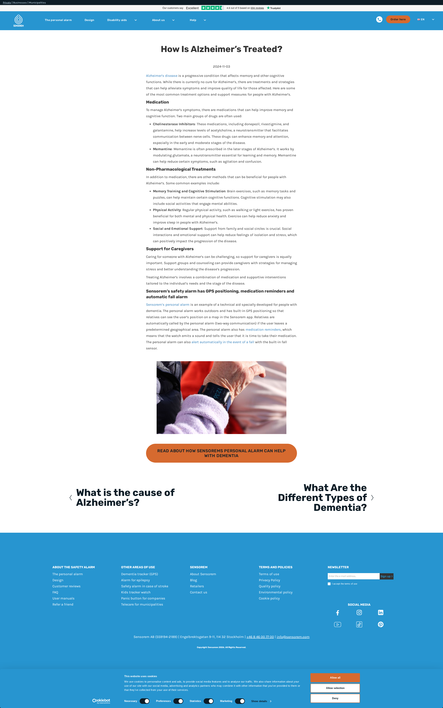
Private (7, 2)
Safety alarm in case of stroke (144, 586)
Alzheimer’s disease (161, 76)
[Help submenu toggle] (204, 20)
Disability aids (117, 20)
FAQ (55, 592)
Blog (193, 580)
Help (193, 20)
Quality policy (269, 586)
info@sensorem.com (293, 637)
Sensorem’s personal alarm (167, 305)
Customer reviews (66, 586)
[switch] (178, 701)
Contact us (198, 592)
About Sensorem (203, 574)
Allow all (335, 677)
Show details (259, 701)
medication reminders (263, 330)
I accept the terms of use (344, 583)
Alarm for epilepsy (135, 580)
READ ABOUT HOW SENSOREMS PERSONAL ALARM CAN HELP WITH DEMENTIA (221, 453)
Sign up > (387, 576)
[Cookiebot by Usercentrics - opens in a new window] (101, 701)
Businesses (20, 2)
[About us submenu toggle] (173, 20)
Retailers (197, 586)
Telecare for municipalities (142, 604)
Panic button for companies (143, 598)
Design (89, 20)
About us (158, 20)
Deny (335, 698)
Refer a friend (62, 604)
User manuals (63, 598)
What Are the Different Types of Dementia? (322, 498)
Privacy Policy (269, 580)
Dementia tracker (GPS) (139, 574)
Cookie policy (269, 598)
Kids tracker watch (136, 592)
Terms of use (269, 574)
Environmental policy (275, 592)
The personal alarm (58, 20)
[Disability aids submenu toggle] (135, 20)
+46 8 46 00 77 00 (260, 637)
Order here (398, 19)
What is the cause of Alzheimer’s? (125, 498)
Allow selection (335, 687)
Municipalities (37, 2)
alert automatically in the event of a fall (223, 342)
